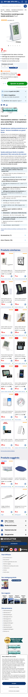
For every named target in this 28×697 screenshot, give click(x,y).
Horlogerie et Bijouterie (17, 9)
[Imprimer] (4, 104)
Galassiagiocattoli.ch (7, 616)
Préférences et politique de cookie (10, 566)
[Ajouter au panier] (11, 276)
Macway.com (6, 631)
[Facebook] (2, 104)
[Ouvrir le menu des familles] (2, 2)
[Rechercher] (25, 6)
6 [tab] (19, 46)
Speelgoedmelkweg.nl (8, 623)
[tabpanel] (14, 32)
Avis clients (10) (6, 240)
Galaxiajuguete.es (7, 618)
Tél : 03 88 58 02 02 (9, 522)
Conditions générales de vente (10, 561)
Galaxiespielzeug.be (7, 627)
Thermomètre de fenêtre (20, 279)
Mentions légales (7, 563)
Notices (5, 570)
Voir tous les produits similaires (8, 451)
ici (7, 679)
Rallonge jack (18, 514)
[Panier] (26, 2)
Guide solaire (6, 572)
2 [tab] (10, 46)
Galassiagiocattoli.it (7, 621)
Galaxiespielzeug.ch (7, 614)
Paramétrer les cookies (14, 687)
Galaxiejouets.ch (7, 612)
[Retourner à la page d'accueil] (12, 2)
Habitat (8, 9)
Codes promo (6, 568)
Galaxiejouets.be (7, 625)
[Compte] (22, 2)
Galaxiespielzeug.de (7, 610)
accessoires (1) (6, 235)
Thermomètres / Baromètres (11, 11)
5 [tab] (17, 46)
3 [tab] (13, 46)
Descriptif (4, 116)
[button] (9, 76)
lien (15, 667)
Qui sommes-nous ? (7, 557)
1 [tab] (8, 46)
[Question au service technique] (7, 104)
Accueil (3, 9)
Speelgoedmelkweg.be (8, 629)
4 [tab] (15, 46)
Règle (2, 514)
